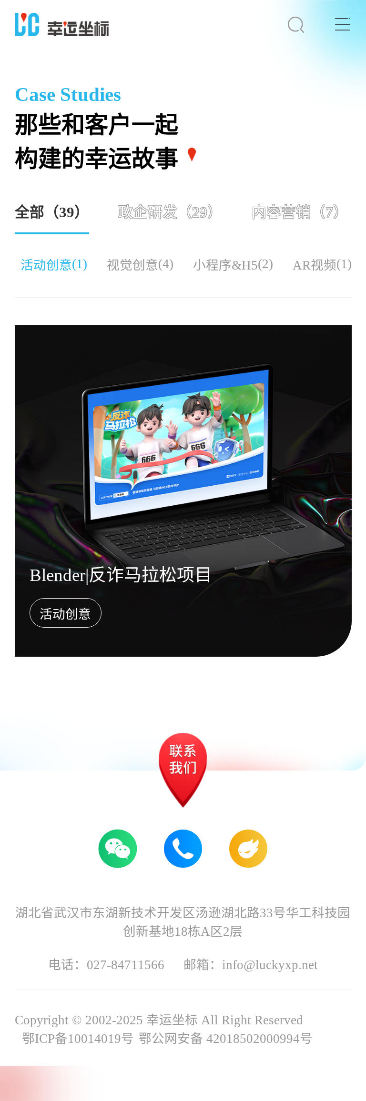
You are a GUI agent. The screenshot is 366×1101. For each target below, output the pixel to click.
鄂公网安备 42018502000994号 (226, 1038)
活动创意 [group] (53, 264)
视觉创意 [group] (140, 264)
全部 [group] (52, 212)
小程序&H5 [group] (233, 264)
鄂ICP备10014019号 (78, 1038)
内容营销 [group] (300, 212)
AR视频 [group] (322, 264)
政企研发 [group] (170, 212)
